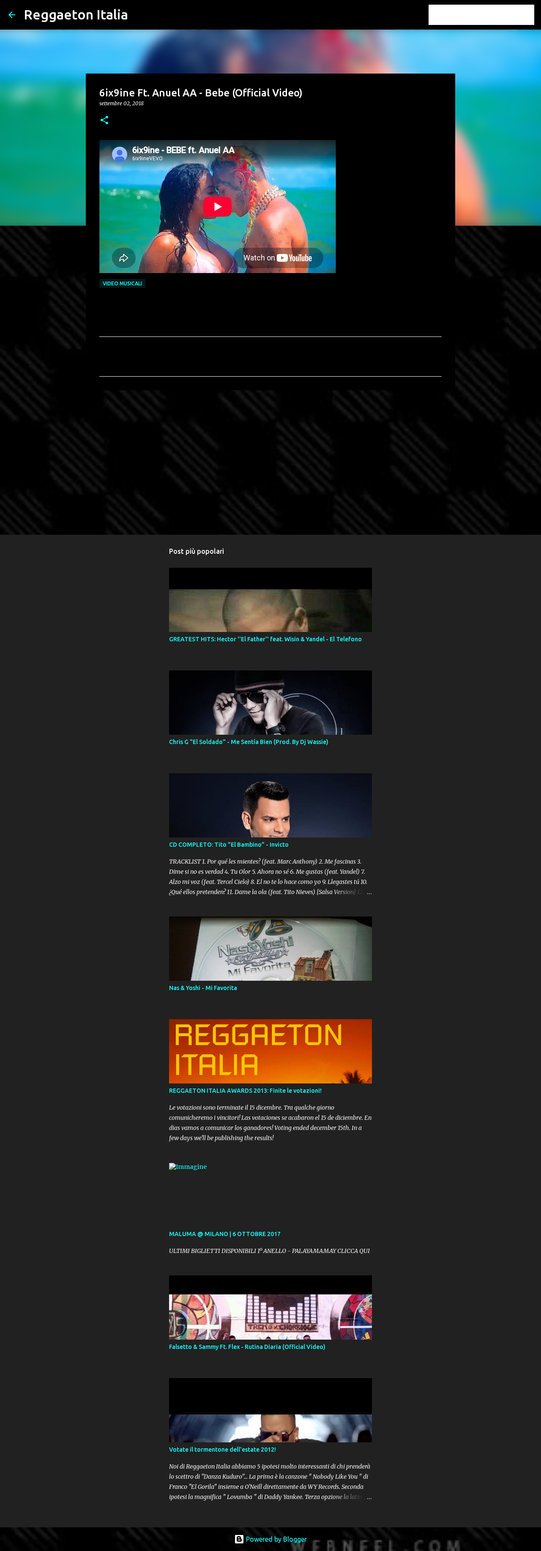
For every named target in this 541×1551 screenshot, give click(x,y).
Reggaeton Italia (76, 14)
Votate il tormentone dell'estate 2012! (222, 1449)
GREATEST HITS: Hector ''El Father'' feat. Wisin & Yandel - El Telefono (265, 639)
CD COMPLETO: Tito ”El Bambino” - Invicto (229, 844)
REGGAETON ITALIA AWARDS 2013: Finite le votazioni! (245, 1090)
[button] (104, 120)
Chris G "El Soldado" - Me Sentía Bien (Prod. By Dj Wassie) (248, 742)
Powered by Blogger (275, 1539)
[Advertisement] (270, 462)
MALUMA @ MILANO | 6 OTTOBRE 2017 (225, 1234)
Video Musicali (122, 283)
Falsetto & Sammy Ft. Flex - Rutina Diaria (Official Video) (247, 1346)
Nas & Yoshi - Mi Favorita (203, 988)
